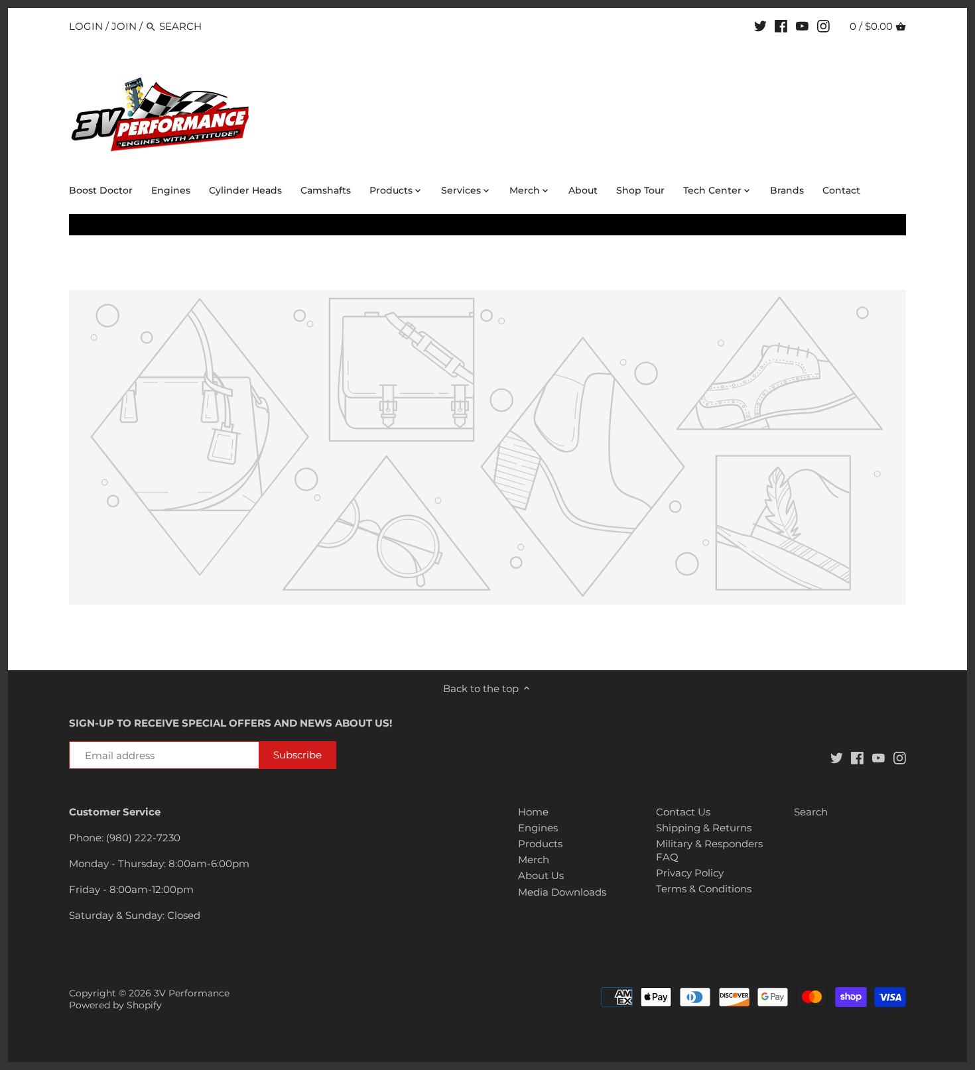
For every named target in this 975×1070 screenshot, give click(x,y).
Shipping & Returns (703, 827)
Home (533, 811)
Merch (533, 859)
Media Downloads (562, 892)
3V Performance (191, 993)
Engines (538, 827)
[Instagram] (823, 25)
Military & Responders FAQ (709, 850)
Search (811, 811)
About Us (541, 875)
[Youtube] (802, 25)
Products (540, 843)
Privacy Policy (690, 872)
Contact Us (683, 811)
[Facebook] (781, 25)
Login (86, 26)
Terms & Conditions (703, 888)
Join (124, 26)
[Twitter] (760, 25)
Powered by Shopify (115, 1005)
